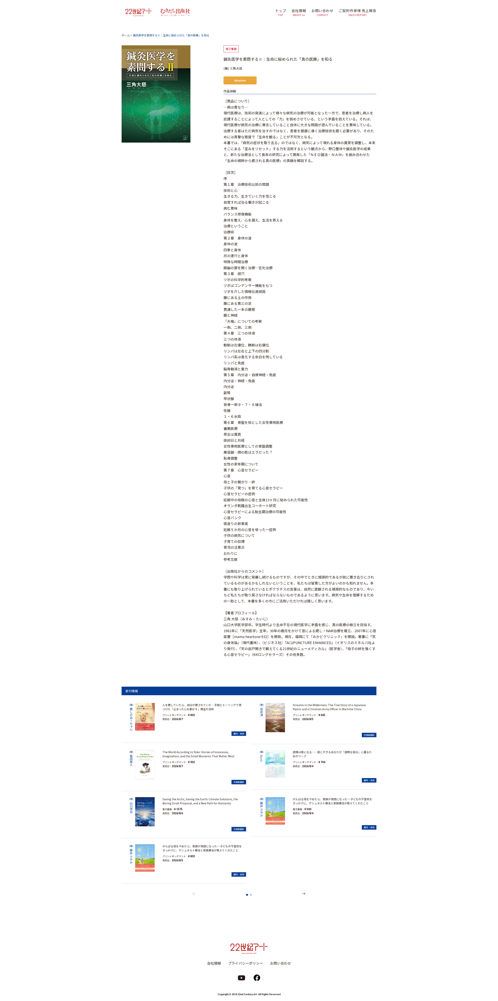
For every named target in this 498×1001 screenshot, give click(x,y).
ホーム (126, 35)
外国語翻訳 (238, 782)
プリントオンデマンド (174, 715)
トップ (280, 12)
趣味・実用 (238, 733)
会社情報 (298, 12)
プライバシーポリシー (245, 963)
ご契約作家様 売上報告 (357, 12)
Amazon (240, 80)
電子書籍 (231, 49)
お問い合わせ (322, 12)
